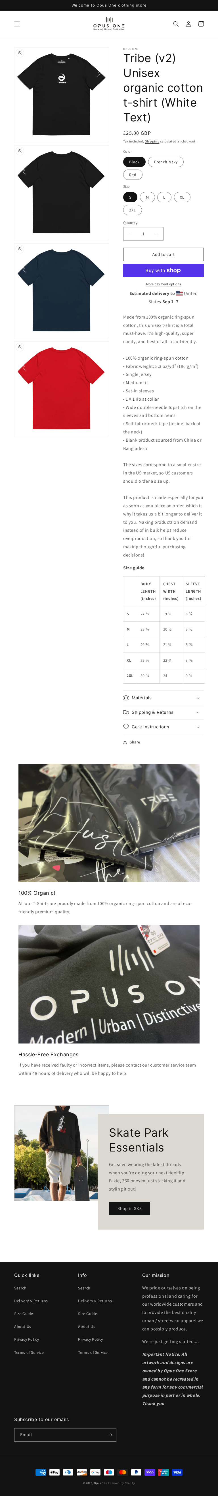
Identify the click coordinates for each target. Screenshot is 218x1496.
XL (182, 197)
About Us (22, 1326)
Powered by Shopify (121, 1483)
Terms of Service (29, 1352)
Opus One (100, 1483)
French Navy (166, 161)
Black (134, 161)
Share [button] (135, 742)
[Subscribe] (110, 1435)
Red (133, 174)
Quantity (130, 222)
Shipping (152, 141)
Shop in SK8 (130, 1208)
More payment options (163, 284)
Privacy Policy (26, 1339)
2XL (132, 210)
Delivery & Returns (31, 1300)
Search (20, 1288)
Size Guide (23, 1313)
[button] (17, 24)
